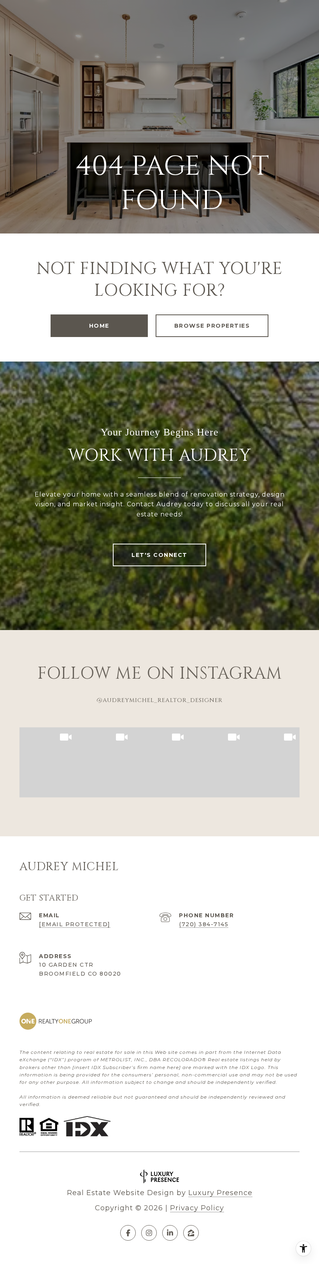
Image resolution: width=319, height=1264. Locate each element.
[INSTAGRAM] (149, 1233)
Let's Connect (159, 554)
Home (99, 325)
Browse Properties (212, 325)
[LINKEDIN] (170, 1233)
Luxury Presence (220, 1193)
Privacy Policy (197, 1208)
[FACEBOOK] (128, 1233)
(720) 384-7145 (203, 924)
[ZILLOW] (191, 1233)
